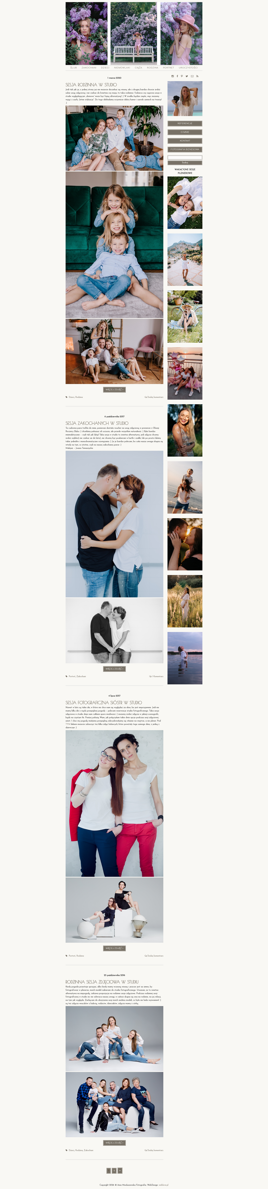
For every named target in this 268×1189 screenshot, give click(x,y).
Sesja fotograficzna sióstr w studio (104, 702)
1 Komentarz (157, 677)
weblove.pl (163, 1185)
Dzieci (105, 68)
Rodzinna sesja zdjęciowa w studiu (102, 981)
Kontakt (185, 141)
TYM (68, 724)
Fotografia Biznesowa (185, 149)
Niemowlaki (122, 68)
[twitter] (187, 77)
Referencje (185, 123)
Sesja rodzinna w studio (91, 84)
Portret (168, 68)
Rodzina (152, 68)
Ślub (73, 68)
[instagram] (173, 77)
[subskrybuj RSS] (197, 77)
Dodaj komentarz (155, 397)
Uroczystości (188, 68)
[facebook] (177, 77)
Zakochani (89, 68)
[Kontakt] (192, 77)
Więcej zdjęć (116, 390)
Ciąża (138, 68)
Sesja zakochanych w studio (97, 423)
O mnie (185, 132)
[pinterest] (182, 77)
